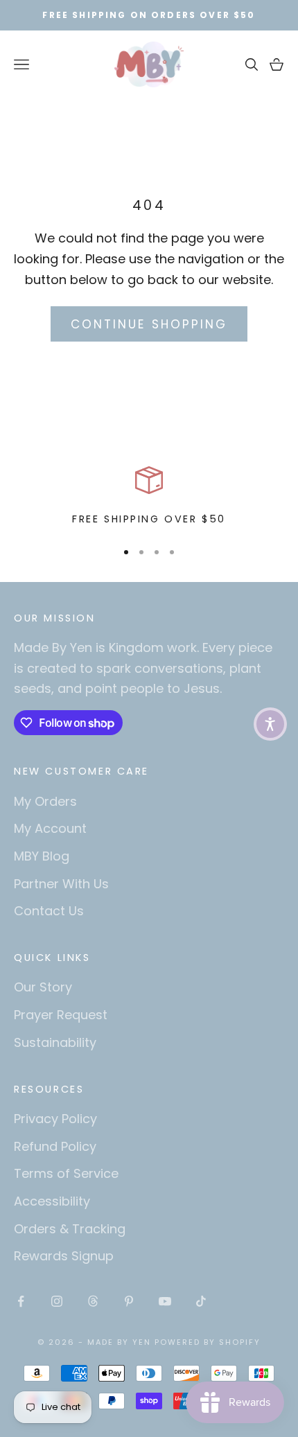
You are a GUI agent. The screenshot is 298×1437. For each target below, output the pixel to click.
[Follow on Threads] (93, 1301)
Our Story (43, 987)
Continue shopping (149, 324)
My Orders (45, 801)
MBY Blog (41, 856)
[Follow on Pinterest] (129, 1301)
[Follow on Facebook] (21, 1301)
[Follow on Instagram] (57, 1301)
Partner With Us (61, 883)
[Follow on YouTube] (165, 1301)
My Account (50, 828)
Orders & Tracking (69, 1228)
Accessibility (52, 1201)
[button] (270, 724)
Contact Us (49, 910)
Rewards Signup (64, 1255)
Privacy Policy (55, 1118)
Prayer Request (60, 1014)
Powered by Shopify (208, 1342)
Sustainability (55, 1042)
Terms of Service (66, 1173)
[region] (149, 496)
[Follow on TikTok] (201, 1301)
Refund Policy (55, 1146)
